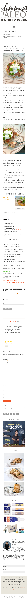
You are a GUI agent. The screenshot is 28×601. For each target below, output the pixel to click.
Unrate (4, 398)
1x (5, 219)
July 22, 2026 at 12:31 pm (15, 323)
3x (10, 219)
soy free (15, 276)
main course (18, 275)
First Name (5, 299)
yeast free (5, 277)
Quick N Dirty (8, 276)
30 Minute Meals (13, 273)
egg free (20, 273)
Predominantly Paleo (14, 7)
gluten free (6, 275)
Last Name (5, 303)
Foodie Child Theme (18, 596)
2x (8, 219)
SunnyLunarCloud (13, 321)
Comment (5, 362)
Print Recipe (18, 43)
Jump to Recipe (10, 43)
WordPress (17, 599)
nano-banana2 (8, 337)
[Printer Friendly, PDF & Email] (6, 271)
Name (4, 375)
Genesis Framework (20, 597)
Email (4, 381)
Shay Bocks (5, 597)
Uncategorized (21, 276)
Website (4, 385)
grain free (11, 275)
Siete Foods (18, 230)
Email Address (13, 295)
